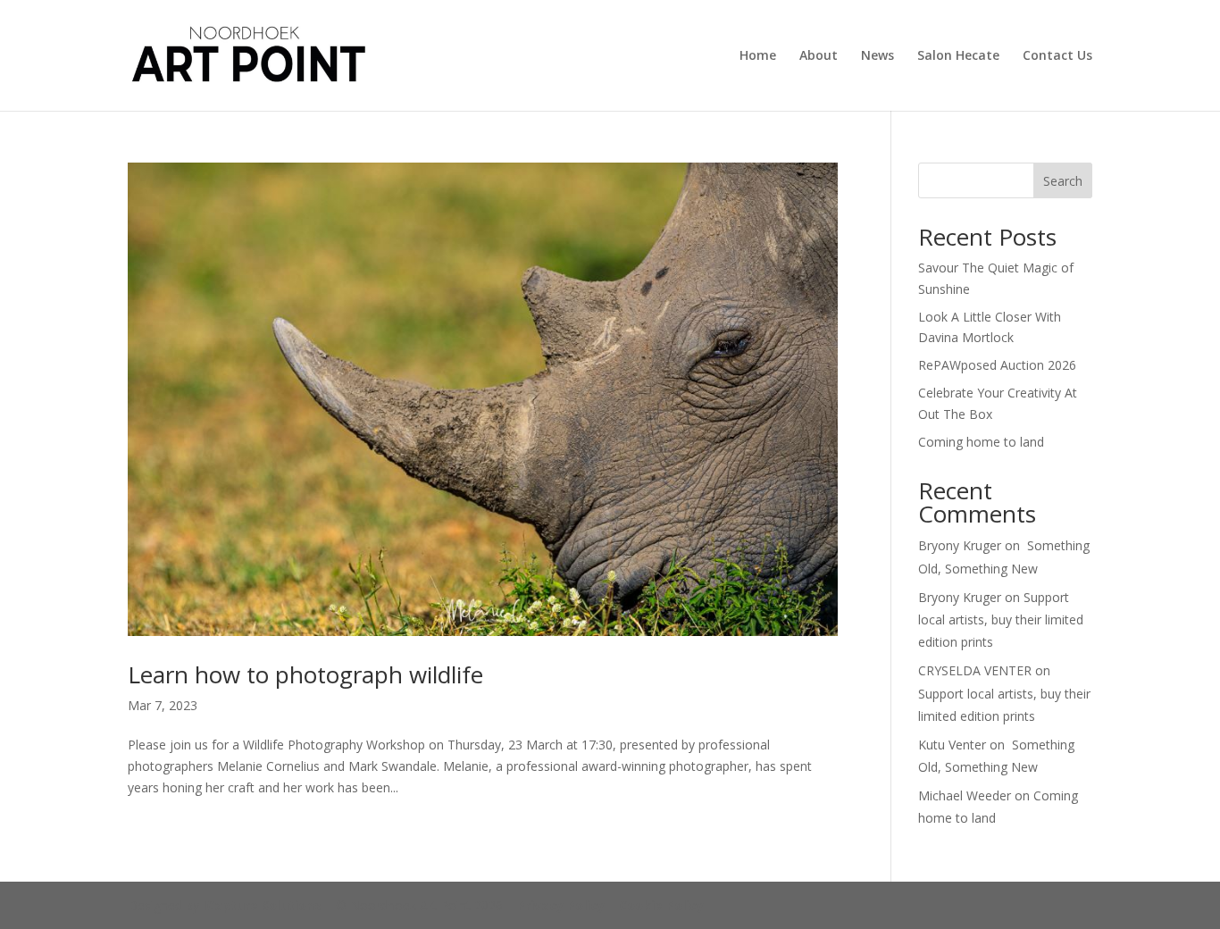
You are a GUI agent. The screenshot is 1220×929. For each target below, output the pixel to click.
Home (758, 56)
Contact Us (1057, 56)
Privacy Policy (561, 905)
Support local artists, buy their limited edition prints (1000, 619)
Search (1062, 180)
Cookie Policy (661, 905)
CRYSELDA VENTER (975, 670)
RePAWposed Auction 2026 (997, 364)
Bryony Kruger (959, 545)
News (877, 56)
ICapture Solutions (262, 905)
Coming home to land (981, 441)
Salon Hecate (958, 56)
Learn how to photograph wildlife (305, 674)
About (818, 56)
